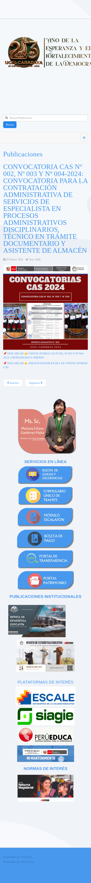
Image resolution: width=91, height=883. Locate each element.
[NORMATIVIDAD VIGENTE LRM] (45, 788)
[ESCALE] (45, 696)
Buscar (10, 124)
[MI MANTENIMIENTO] (45, 753)
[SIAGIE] (45, 716)
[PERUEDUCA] (45, 735)
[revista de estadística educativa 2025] (37, 620)
